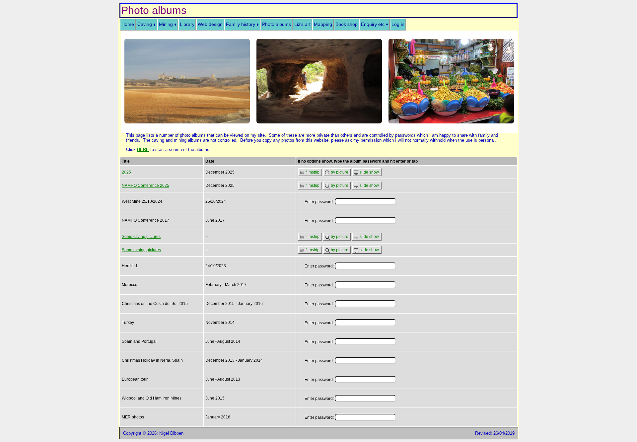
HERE (143, 149)
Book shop (346, 24)
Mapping (323, 24)
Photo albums (276, 24)
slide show (369, 172)
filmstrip (312, 172)
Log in (397, 24)
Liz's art (302, 24)
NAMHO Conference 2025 (145, 185)
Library (187, 24)
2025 (126, 172)
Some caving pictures (141, 236)
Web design (210, 24)
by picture (339, 172)
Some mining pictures (141, 250)
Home (127, 24)
